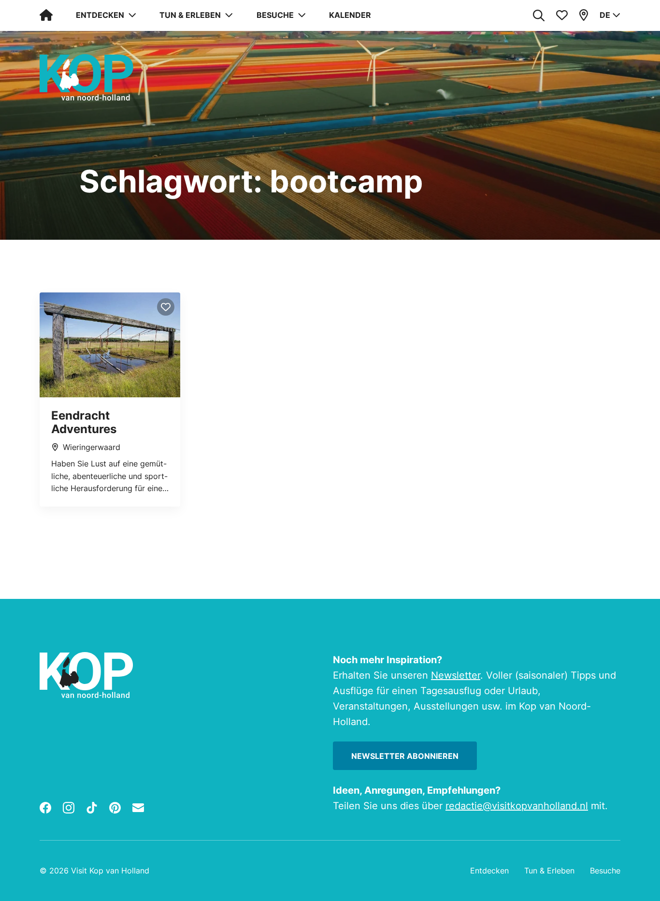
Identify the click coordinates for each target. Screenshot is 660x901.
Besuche (605, 870)
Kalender (350, 15)
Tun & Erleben (549, 870)
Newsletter (455, 675)
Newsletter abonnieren (405, 756)
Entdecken (489, 870)
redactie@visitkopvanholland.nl (516, 806)
